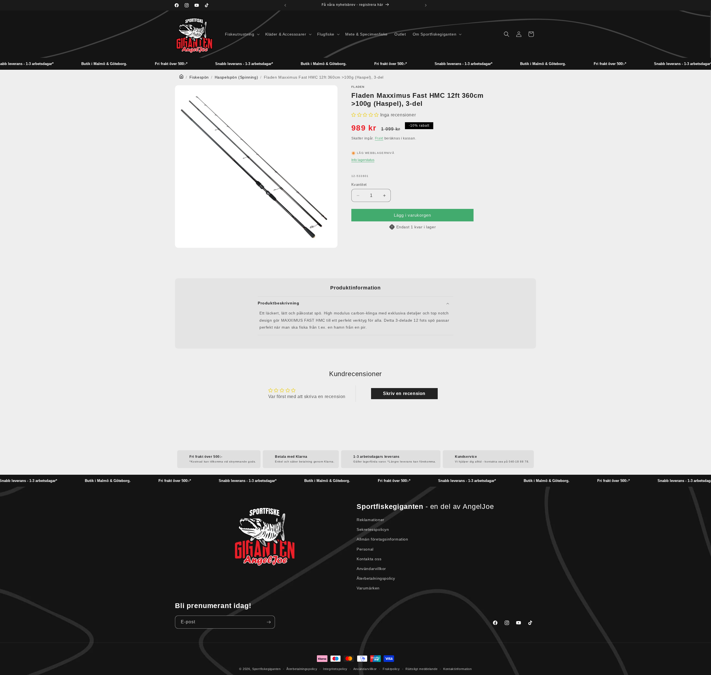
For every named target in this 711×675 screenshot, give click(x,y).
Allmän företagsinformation (382, 539)
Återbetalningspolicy (376, 578)
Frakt (379, 138)
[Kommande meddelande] (426, 5)
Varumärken (368, 588)
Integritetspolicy (335, 669)
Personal (365, 549)
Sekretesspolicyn (373, 529)
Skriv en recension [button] (404, 393)
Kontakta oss (369, 559)
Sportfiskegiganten (266, 669)
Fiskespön (199, 77)
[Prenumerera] (268, 622)
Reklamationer (370, 520)
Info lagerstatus (362, 160)
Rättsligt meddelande (421, 669)
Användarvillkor (371, 568)
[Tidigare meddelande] (285, 5)
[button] (242, 34)
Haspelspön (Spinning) (236, 77)
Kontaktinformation (457, 669)
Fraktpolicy (391, 669)
